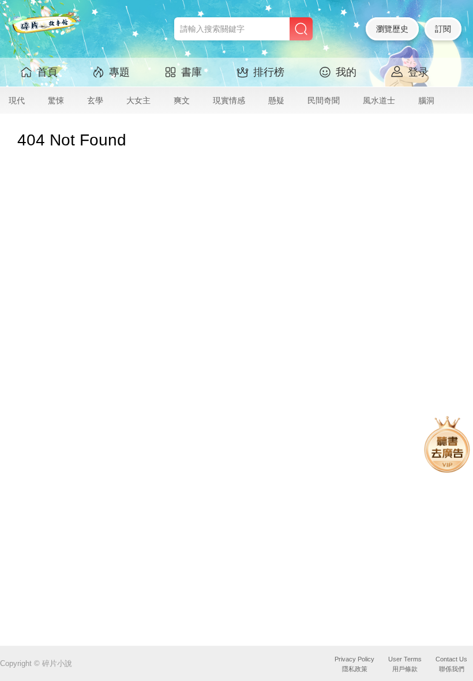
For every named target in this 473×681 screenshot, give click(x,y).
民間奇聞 (323, 100)
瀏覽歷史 (392, 28)
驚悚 (56, 100)
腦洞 (426, 100)
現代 (17, 100)
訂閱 (443, 28)
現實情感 (229, 100)
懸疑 (276, 100)
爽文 (182, 100)
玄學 (95, 100)
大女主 (138, 100)
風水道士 (379, 100)
